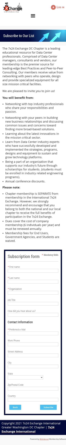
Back (15, 407)
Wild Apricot (44, 439)
